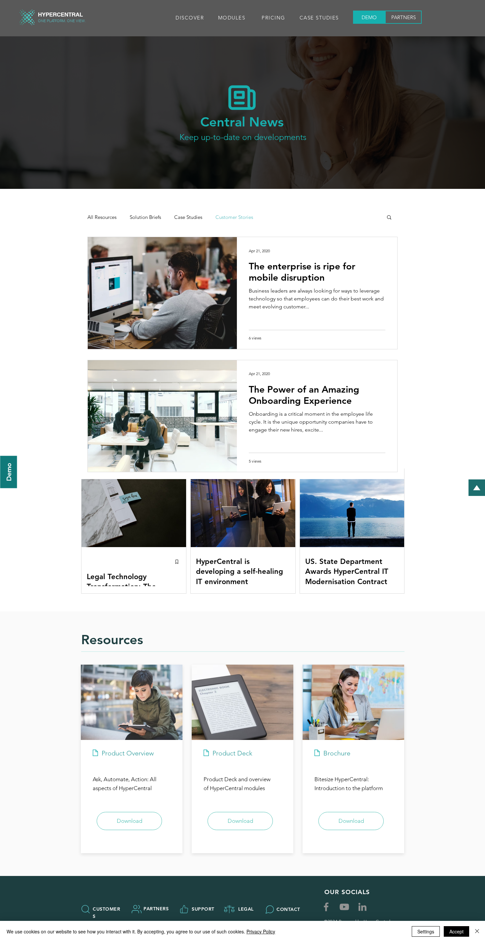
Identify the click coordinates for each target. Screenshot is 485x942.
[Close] (477, 931)
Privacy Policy (260, 931)
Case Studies (188, 217)
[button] (190, 17)
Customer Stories (234, 217)
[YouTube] (344, 907)
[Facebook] (326, 907)
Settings (425, 931)
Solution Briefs (145, 217)
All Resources (101, 217)
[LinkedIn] (362, 907)
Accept (456, 931)
